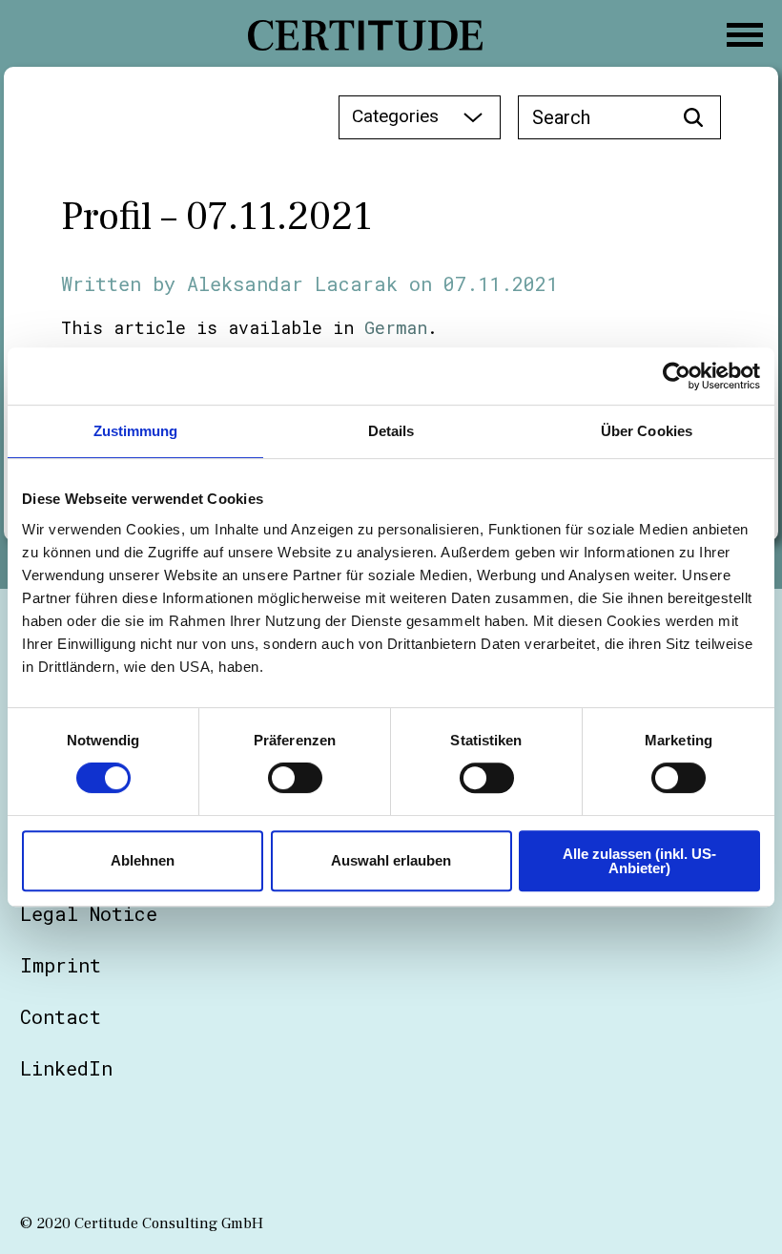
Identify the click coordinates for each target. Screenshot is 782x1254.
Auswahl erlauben (391, 860)
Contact (60, 1016)
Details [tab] (391, 431)
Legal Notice (88, 913)
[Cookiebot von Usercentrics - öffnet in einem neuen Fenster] (676, 376)
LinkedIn (66, 1067)
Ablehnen (143, 860)
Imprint (60, 964)
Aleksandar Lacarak (292, 283)
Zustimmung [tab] (135, 431)
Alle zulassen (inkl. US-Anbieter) (639, 861)
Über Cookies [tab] (646, 431)
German (395, 327)
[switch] (295, 778)
